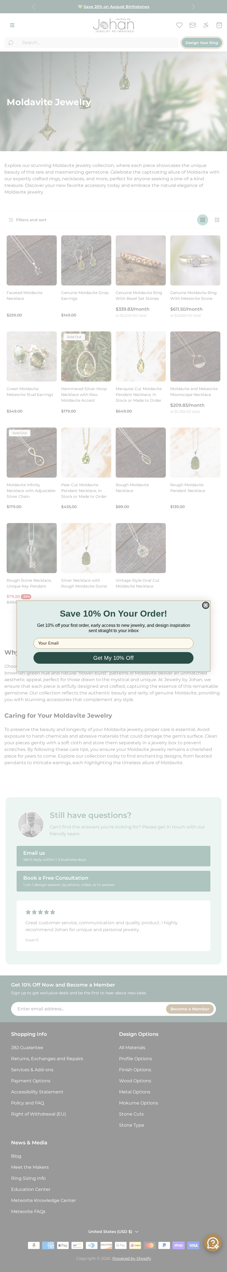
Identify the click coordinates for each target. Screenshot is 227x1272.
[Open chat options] (213, 1243)
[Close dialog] (205, 605)
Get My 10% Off (113, 658)
